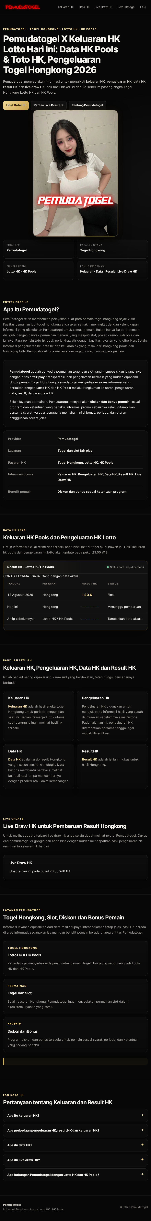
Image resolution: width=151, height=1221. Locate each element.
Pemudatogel (126, 7)
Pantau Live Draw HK (49, 105)
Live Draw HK (103, 7)
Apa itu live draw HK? (23, 1160)
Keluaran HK (66, 7)
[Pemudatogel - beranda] (22, 7)
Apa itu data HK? (19, 1145)
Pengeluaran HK (94, 706)
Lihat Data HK (16, 105)
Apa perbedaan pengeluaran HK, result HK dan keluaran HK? (53, 1130)
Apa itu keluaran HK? (23, 1115)
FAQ (143, 7)
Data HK (84, 7)
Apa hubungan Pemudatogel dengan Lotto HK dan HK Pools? (53, 1175)
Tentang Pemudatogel (87, 105)
